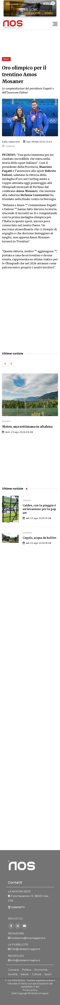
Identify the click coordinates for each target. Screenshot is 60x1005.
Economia (40, 969)
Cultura (36, 974)
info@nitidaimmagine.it (25, 949)
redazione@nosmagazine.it (28, 938)
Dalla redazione (11, 141)
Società (12, 974)
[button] (5, 364)
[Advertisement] (30, 313)
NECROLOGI (16, 955)
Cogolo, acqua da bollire (39, 537)
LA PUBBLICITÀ (18, 944)
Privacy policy (30, 990)
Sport (48, 974)
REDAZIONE (16, 933)
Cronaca (13, 969)
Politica (26, 969)
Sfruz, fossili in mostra (24, 434)
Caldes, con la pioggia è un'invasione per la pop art (39, 509)
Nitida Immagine (39, 993)
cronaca (27, 532)
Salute (25, 974)
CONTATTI (17, 907)
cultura (11, 429)
